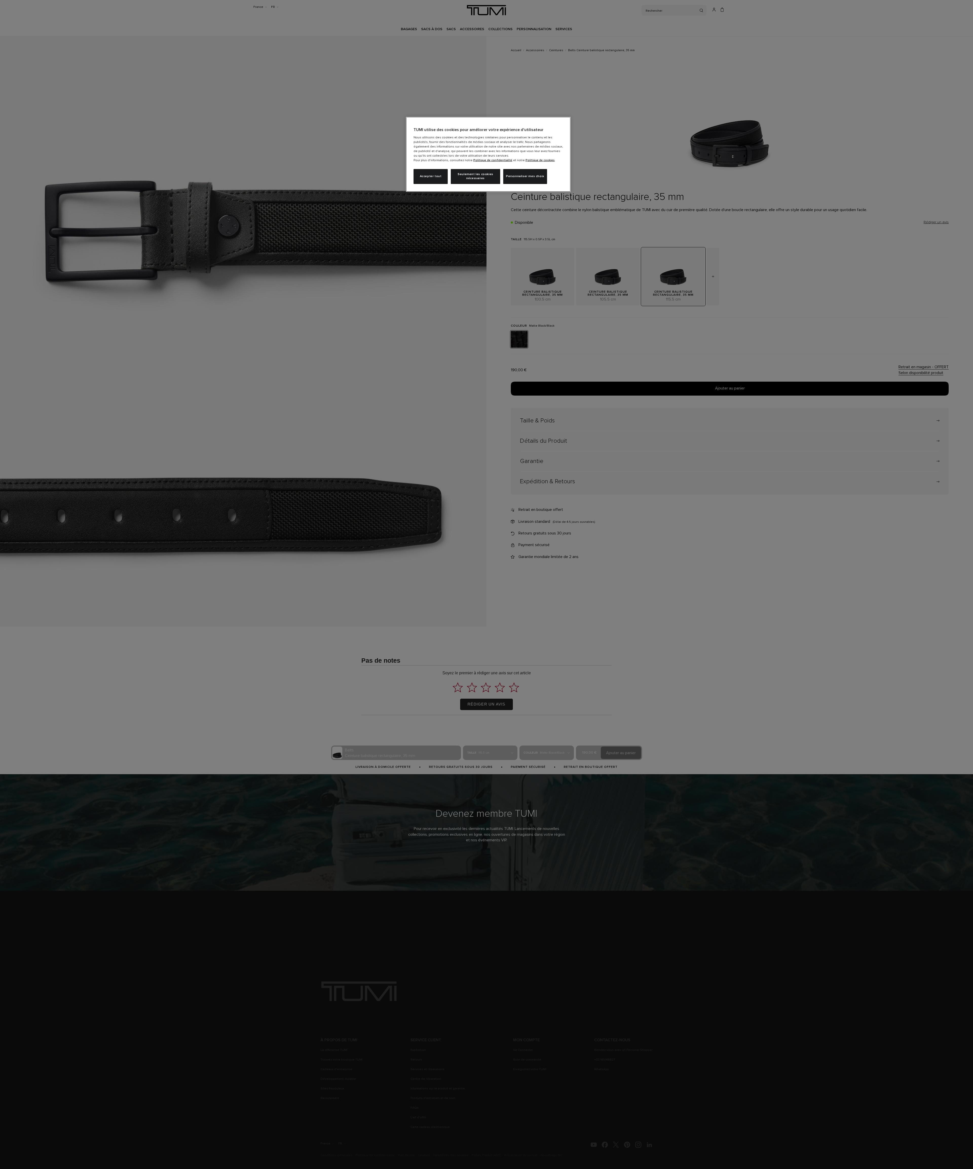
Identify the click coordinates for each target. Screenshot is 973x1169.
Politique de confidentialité (492, 160)
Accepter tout (431, 176)
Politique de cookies (540, 160)
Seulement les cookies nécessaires (475, 176)
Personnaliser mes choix (525, 176)
